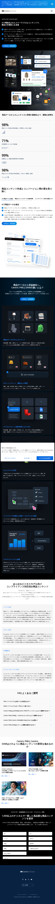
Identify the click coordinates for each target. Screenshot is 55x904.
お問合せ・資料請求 (9, 46)
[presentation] (27, 199)
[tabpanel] (27, 236)
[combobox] (29, 885)
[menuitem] (22, 894)
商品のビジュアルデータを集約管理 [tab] (24, 198)
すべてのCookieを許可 (44, 458)
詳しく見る (4, 776)
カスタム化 (26, 458)
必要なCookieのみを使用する (10, 458)
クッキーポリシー (34, 894)
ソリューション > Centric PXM (38, 3)
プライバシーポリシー (22, 894)
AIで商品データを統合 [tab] (7, 198)
